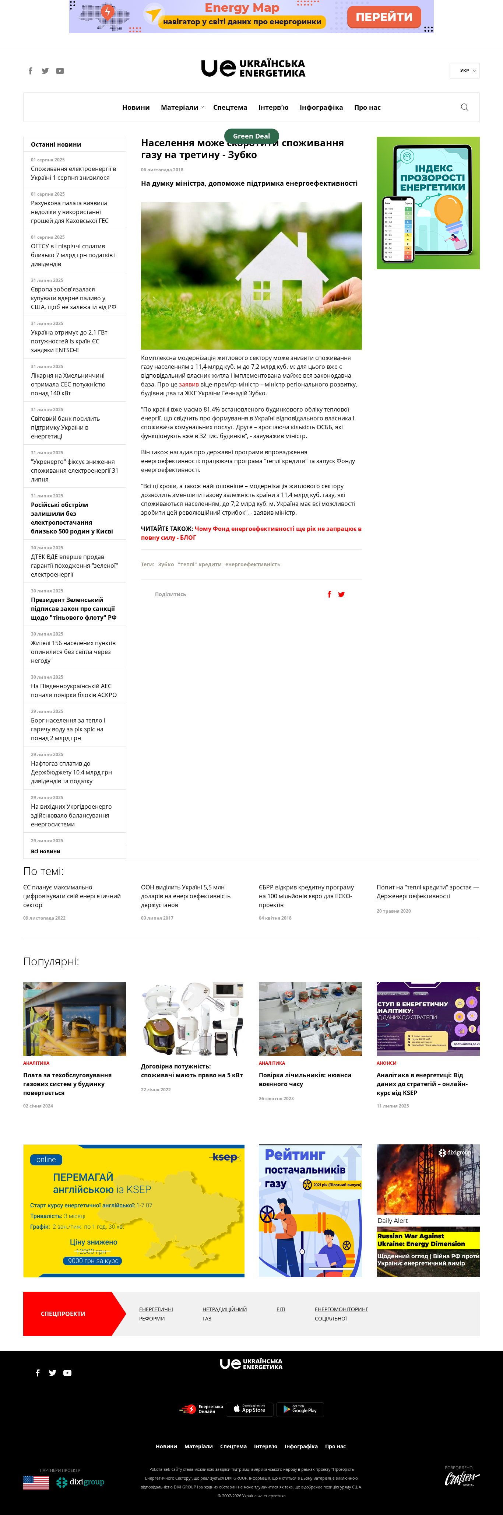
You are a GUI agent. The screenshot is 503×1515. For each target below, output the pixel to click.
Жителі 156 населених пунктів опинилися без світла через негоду (73, 652)
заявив (189, 384)
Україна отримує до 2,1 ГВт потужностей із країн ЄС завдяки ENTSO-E (69, 341)
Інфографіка (321, 107)
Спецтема (230, 107)
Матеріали (179, 107)
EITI (281, 1309)
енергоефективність (253, 564)
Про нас (367, 107)
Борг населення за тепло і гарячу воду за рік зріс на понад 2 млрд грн (68, 729)
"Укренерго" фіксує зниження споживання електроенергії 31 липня (75, 470)
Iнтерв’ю (273, 107)
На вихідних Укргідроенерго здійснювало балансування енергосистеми (71, 815)
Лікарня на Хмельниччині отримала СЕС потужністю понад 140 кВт (68, 384)
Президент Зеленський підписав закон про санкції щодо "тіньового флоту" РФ (74, 609)
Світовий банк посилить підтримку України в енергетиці (65, 427)
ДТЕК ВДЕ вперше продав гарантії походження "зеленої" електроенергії (74, 565)
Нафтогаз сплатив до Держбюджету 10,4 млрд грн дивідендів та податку (71, 772)
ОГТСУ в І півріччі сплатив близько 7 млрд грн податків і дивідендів (73, 255)
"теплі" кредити (200, 564)
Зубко (166, 564)
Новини (136, 107)
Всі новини (45, 851)
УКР (464, 70)
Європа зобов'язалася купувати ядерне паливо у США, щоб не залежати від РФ (73, 298)
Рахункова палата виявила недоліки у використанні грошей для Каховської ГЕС (70, 212)
